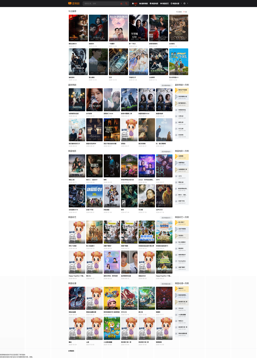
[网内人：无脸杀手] (94, 165)
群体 (122, 210)
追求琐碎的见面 (126, 276)
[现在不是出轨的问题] (112, 129)
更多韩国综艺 (166, 218)
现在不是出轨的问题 (110, 143)
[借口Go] (94, 262)
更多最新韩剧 (166, 85)
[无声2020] (164, 195)
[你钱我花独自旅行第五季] (147, 232)
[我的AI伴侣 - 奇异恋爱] (112, 262)
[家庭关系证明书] (94, 129)
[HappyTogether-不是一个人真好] (164, 262)
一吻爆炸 (112, 43)
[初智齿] (129, 129)
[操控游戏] (78, 61)
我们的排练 (142, 143)
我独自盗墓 (72, 312)
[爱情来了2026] (112, 99)
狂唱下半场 (89, 210)
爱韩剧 (75, 3)
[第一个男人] (138, 28)
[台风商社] (178, 28)
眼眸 (105, 180)
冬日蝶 (141, 210)
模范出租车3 (73, 43)
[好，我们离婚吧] (164, 129)
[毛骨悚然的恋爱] (77, 99)
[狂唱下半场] (94, 195)
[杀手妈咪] (94, 99)
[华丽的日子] (138, 61)
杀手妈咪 (89, 113)
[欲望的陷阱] (164, 99)
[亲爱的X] (98, 28)
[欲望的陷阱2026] (147, 99)
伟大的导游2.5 (173, 77)
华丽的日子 (132, 77)
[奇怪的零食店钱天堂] (129, 165)
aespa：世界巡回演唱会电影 (147, 180)
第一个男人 (132, 43)
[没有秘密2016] (77, 195)
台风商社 (172, 43)
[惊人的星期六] (94, 232)
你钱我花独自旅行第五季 (146, 246)
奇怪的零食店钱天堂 (127, 180)
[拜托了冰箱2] (77, 232)
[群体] (129, 195)
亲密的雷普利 (153, 43)
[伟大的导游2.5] (178, 61)
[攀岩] (77, 328)
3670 (158, 180)
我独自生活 (142, 276)
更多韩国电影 (166, 151)
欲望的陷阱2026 (144, 113)
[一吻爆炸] (118, 28)
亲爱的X (91, 43)
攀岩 (70, 342)
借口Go (88, 276)
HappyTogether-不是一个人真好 (164, 276)
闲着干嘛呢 (124, 246)
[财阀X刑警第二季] (129, 99)
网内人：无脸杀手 (91, 180)
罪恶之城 (71, 180)
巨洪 (110, 77)
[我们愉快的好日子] (77, 129)
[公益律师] (158, 61)
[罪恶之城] (77, 165)
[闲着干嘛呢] (129, 232)
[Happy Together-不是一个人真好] (77, 262)
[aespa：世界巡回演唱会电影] (147, 165)
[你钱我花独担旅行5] (164, 232)
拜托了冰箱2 (73, 246)
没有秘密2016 (73, 210)
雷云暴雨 (91, 77)
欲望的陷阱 (159, 113)
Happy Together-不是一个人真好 (77, 276)
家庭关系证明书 (91, 143)
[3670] (164, 165)
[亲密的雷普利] (158, 28)
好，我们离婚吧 (161, 143)
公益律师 (152, 77)
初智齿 (123, 143)
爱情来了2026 (108, 113)
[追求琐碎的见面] (129, 262)
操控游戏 (71, 77)
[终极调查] (112, 195)
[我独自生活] (147, 262)
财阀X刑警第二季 (126, 113)
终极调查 (106, 210)
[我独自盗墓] (77, 298)
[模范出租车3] (78, 28)
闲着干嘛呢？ (108, 246)
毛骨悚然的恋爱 (74, 113)
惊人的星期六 (90, 246)
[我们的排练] (147, 129)
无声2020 (159, 210)
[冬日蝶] (147, 195)
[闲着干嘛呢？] (112, 232)
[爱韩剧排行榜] (122, 3)
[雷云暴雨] (98, 61)
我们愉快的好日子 (74, 143)
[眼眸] (112, 165)
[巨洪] (118, 61)
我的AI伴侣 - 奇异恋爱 (111, 276)
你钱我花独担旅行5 (162, 246)
